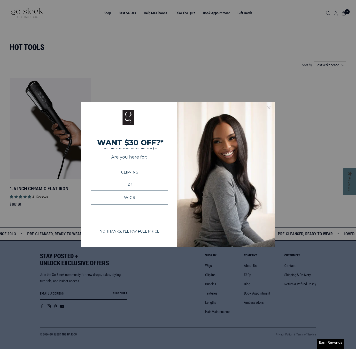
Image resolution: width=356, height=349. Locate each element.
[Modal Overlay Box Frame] (178, 174)
